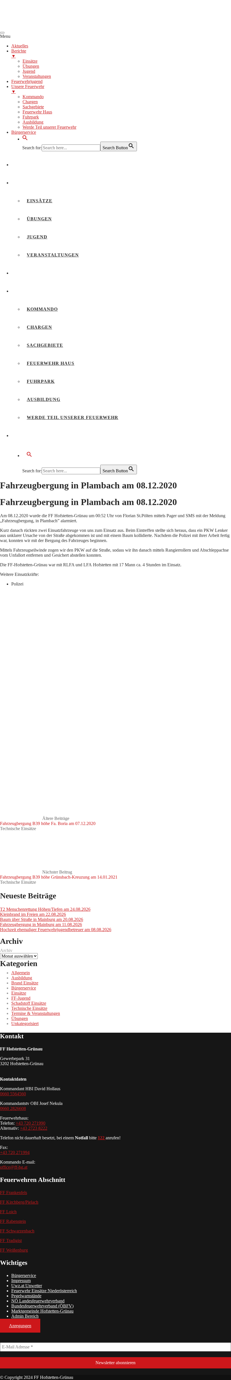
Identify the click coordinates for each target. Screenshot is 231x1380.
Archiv (6, 950)
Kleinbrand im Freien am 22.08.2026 (33, 914)
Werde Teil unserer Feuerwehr (72, 417)
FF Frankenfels (13, 1192)
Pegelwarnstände (26, 1295)
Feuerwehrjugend (41, 273)
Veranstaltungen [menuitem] (37, 76)
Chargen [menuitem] (30, 101)
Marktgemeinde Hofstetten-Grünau (42, 1311)
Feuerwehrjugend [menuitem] (27, 81)
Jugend (37, 236)
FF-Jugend (20, 998)
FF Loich (8, 1211)
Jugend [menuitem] (29, 71)
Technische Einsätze (18, 828)
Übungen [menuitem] (31, 66)
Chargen (39, 327)
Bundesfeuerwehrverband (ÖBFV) (42, 1306)
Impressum (21, 1280)
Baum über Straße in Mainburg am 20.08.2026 (41, 919)
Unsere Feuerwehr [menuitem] (27, 89)
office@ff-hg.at (13, 1167)
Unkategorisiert (25, 1023)
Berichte (28, 182)
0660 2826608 (13, 1108)
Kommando (42, 309)
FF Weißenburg (14, 1250)
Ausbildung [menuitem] (33, 122)
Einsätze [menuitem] (30, 61)
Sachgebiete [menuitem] (33, 106)
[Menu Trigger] (2, 33)
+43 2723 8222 (33, 1128)
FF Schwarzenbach (17, 1230)
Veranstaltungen (53, 255)
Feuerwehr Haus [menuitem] (37, 111)
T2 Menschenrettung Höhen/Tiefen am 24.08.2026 (45, 909)
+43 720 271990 (30, 1123)
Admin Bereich (25, 1316)
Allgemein (20, 972)
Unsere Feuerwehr (42, 291)
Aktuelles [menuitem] (19, 45)
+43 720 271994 (15, 1152)
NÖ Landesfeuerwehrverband (38, 1300)
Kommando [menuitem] (33, 96)
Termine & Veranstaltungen (35, 1013)
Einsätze (39, 200)
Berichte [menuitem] (18, 53)
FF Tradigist (11, 1240)
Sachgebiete (45, 345)
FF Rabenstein (13, 1221)
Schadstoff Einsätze (28, 1003)
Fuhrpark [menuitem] (31, 117)
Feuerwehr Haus (50, 363)
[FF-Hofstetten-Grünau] (42, 26)
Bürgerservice (37, 435)
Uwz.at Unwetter (26, 1285)
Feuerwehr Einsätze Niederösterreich (44, 1290)
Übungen (39, 218)
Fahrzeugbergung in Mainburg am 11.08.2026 (41, 924)
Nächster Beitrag (58, 874)
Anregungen (20, 1325)
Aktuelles (30, 164)
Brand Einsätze (24, 982)
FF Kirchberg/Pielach (19, 1202)
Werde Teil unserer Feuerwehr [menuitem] (49, 127)
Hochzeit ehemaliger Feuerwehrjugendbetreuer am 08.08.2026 (55, 929)
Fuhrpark (41, 381)
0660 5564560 (13, 1093)
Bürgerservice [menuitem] (23, 132)
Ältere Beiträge (47, 821)
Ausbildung (43, 399)
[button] (25, 139)
